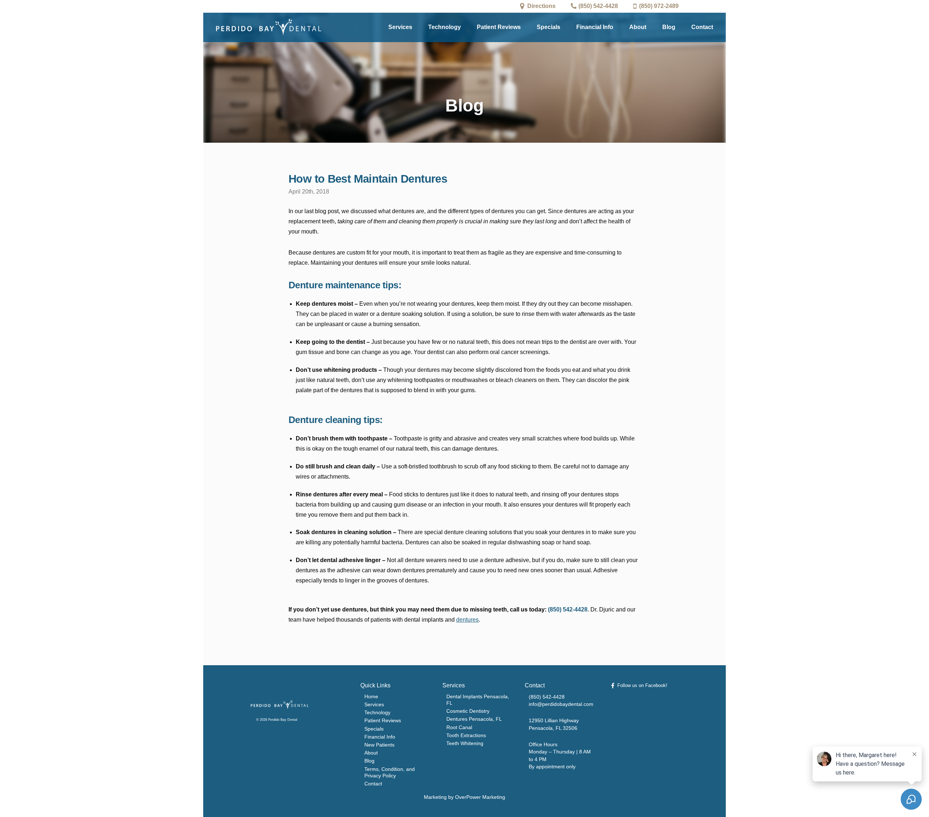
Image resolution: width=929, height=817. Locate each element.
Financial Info (594, 27)
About (637, 27)
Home (371, 696)
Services (400, 27)
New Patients (379, 745)
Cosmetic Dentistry (468, 711)
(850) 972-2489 (659, 6)
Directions (541, 6)
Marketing (435, 797)
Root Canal (459, 727)
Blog (668, 27)
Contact (702, 27)
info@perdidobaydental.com (561, 704)
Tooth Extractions (466, 735)
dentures (467, 620)
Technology (444, 27)
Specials (548, 27)
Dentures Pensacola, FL (474, 719)
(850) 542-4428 (598, 6)
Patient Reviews (499, 27)
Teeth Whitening (464, 743)
